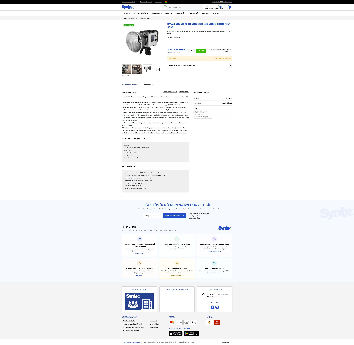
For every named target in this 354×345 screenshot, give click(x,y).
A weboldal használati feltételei (133, 327)
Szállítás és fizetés (129, 321)
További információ (173, 37)
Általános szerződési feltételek (133, 324)
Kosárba (201, 51)
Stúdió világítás (139, 18)
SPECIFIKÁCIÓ (184, 92)
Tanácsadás (154, 327)
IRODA (143, 289)
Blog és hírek (154, 324)
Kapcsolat (158, 2)
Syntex (124, 18)
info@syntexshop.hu (215, 297)
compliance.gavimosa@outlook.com (203, 118)
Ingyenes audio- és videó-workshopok (180, 209)
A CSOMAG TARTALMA (170, 92)
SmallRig (148, 18)
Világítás (130, 18)
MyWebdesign (190, 342)
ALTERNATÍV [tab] (148, 85)
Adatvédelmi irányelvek (131, 330)
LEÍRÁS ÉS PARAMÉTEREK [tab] (129, 85)
